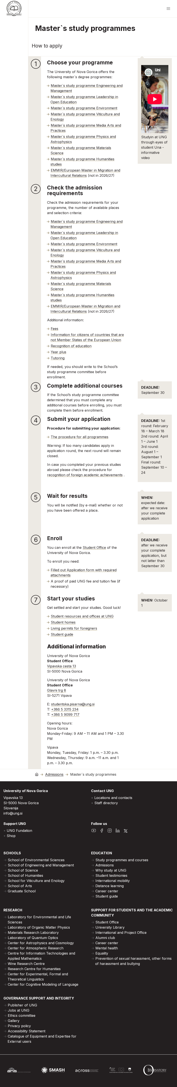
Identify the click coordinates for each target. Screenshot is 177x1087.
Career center (106, 891)
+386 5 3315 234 (65, 709)
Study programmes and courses (121, 860)
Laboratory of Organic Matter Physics (39, 927)
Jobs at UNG (18, 1010)
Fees (54, 328)
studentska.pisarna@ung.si (73, 704)
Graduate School (22, 891)
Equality (101, 953)
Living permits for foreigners (74, 628)
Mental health (106, 948)
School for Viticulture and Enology (36, 881)
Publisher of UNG (22, 1005)
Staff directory (106, 803)
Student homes (63, 622)
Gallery (13, 1021)
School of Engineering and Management (41, 865)
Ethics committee (21, 1015)
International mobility (112, 881)
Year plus (58, 352)
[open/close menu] (168, 8)
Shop (11, 836)
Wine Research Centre (26, 963)
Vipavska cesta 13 (61, 666)
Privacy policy (19, 1026)
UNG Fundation (19, 830)
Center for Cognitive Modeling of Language (43, 984)
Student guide (62, 634)
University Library (110, 927)
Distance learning (109, 886)
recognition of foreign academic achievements (85, 475)
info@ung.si (12, 813)
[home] (36, 774)
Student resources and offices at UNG (82, 616)
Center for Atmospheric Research (35, 948)
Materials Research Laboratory (33, 932)
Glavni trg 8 (56, 690)
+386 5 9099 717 (65, 714)
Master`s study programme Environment (84, 108)
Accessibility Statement (26, 1031)
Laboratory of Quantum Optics (33, 938)
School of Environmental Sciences (36, 860)
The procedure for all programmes (79, 437)
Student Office (94, 547)
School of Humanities (25, 875)
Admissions (54, 774)
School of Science (23, 870)
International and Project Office (121, 932)
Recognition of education (71, 346)
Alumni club (105, 938)
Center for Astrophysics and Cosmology (41, 943)
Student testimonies (111, 875)
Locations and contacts (113, 798)
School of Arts (20, 886)
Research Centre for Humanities (34, 969)
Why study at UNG (110, 870)
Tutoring (58, 358)
